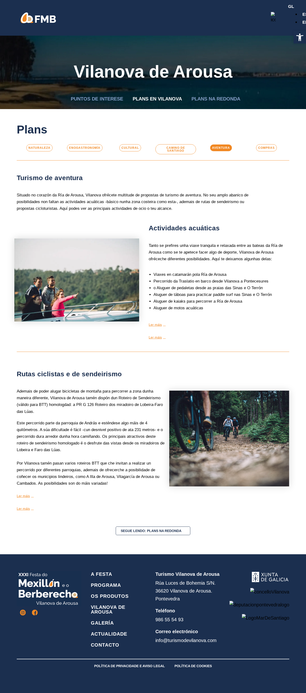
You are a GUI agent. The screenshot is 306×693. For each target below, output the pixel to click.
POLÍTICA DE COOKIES (193, 666)
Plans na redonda (215, 98)
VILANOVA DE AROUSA (108, 609)
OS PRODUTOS (110, 596)
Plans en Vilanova (157, 98)
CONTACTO (105, 645)
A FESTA (101, 574)
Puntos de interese (97, 98)
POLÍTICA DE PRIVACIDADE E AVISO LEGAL (129, 666)
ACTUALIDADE (109, 634)
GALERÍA (102, 623)
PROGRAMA (106, 585)
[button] (300, 37)
